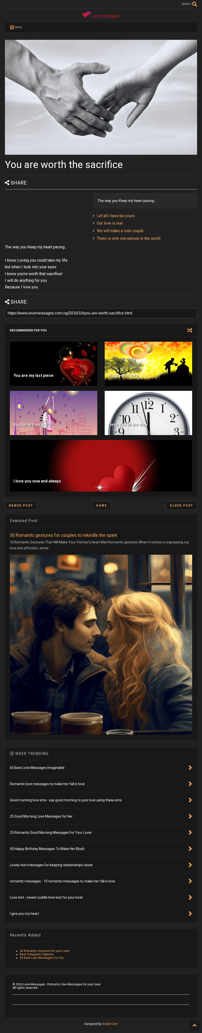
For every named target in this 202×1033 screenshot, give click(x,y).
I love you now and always (37, 481)
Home (101, 505)
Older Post (181, 505)
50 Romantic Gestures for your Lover (45, 951)
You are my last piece (33, 375)
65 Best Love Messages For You (42, 958)
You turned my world (32, 424)
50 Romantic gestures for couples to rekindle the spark (63, 535)
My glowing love (123, 375)
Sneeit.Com (110, 1024)
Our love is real (110, 223)
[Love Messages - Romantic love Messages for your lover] (101, 16)
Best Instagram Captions (37, 954)
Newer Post (21, 505)
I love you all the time (128, 424)
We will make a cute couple (120, 230)
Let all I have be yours (116, 215)
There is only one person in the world (128, 238)
